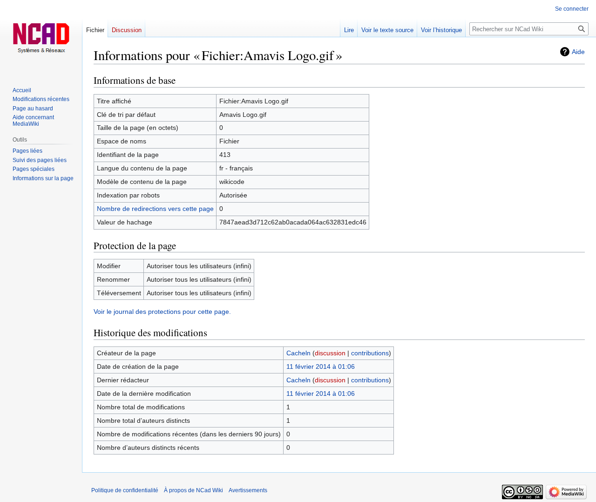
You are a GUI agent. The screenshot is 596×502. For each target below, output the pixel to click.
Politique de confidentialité (124, 490)
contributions (370, 353)
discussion (330, 353)
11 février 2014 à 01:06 (320, 366)
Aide (578, 51)
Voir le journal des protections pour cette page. (162, 311)
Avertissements (248, 490)
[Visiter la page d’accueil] (41, 37)
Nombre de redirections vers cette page (155, 208)
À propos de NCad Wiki (193, 490)
